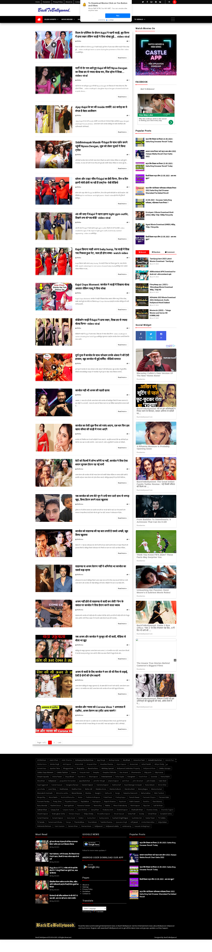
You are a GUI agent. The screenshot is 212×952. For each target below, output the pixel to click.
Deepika (96, 772)
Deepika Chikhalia (109, 772)
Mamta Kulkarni (115, 789)
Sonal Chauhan (43, 818)
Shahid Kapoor (122, 810)
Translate (99, 911)
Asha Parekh (146, 764)
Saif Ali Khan (158, 805)
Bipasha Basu (93, 768)
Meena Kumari (156, 789)
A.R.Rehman (41, 760)
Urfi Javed (134, 822)
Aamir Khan (54, 760)
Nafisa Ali (108, 793)
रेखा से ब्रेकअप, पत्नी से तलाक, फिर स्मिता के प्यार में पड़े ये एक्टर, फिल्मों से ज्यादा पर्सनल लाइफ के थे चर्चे (64, 856)
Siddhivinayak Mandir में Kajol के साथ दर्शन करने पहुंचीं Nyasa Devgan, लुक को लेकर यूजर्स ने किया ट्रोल (101, 146)
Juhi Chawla (151, 781)
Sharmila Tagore (167, 810)
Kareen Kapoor (87, 785)
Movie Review (77, 793)
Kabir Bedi (162, 781)
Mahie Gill (88, 789)
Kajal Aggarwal (42, 785)
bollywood (98, 826)
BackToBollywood (41, 937)
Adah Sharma (67, 760)
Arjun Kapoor (121, 764)
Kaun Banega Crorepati (133, 785)
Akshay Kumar (114, 760)
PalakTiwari (108, 797)
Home (37, 2)
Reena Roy (98, 805)
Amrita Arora (41, 764)
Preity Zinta (57, 801)
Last (59, 742)
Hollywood (52, 781)
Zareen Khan (73, 826)
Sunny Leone (104, 818)
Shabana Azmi (107, 810)
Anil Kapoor (67, 764)
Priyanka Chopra (71, 801)
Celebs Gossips (165, 768)
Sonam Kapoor (57, 818)
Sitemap (85, 887)
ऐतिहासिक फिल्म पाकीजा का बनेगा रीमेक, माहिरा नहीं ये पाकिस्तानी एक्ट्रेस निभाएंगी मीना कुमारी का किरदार (64, 884)
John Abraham (138, 781)
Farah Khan (143, 776)
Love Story (52, 789)
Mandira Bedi (130, 789)
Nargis (117, 793)
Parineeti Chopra (149, 797)
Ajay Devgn (101, 760)
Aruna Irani (134, 764)
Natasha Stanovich (130, 793)
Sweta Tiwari (150, 818)
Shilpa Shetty (88, 814)
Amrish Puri (169, 760)
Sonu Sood (71, 818)
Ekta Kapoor (93, 776)
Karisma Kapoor (103, 785)
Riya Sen (146, 805)
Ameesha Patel (139, 760)
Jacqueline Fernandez (68, 781)
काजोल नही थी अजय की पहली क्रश (92, 390)
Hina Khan (41, 781)
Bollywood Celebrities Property (128, 768)
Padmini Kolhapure (93, 797)
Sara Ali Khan (82, 810)
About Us (69, 2)
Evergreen (131, 776)
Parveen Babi (164, 797)
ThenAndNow (79, 822)
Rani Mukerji (157, 801)
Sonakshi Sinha (166, 814)
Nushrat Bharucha (67, 797)
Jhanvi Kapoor (113, 781)
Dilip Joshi (147, 772)
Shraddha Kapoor (103, 814)
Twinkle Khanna (106, 822)
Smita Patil (131, 814)
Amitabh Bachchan (155, 760)
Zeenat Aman (86, 826)
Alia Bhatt (126, 760)
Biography (80, 768)
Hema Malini (165, 776)
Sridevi (81, 818)
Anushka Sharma (106, 764)
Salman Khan (42, 810)
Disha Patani (57, 776)
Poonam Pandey (43, 801)
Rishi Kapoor (135, 805)
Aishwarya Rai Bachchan (84, 760)
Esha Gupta (119, 776)
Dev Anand (124, 772)
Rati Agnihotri (69, 805)
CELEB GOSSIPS (50, 19)
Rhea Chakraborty (120, 805)
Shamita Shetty (152, 810)
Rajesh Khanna (110, 801)
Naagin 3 (98, 793)
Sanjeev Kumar (68, 810)
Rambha (146, 801)
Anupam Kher (92, 764)
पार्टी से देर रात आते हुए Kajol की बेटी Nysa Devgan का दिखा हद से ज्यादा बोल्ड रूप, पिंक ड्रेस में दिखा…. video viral (101, 72)
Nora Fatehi (53, 797)
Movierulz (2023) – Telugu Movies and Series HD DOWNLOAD (160, 313)
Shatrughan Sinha (58, 814)
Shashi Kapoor (42, 814)
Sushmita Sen (137, 818)
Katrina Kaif (116, 785)
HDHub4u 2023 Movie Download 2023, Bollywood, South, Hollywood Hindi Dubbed (163, 300)
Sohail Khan (152, 814)
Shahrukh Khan (137, 810)
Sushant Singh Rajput (120, 818)
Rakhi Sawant (134, 801)
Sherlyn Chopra (74, 814)
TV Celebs (162, 818)
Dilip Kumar (159, 772)
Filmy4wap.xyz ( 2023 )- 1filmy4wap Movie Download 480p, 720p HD (161, 287)
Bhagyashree (68, 768)
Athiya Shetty (159, 764)
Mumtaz (88, 793)
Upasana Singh (121, 822)
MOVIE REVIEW (67, 19)
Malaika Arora (101, 789)
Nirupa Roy (41, 797)
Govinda (154, 776)
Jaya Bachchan (84, 781)
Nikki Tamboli (159, 793)
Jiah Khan (125, 781)
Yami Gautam (60, 826)
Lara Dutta (41, 789)
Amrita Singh (54, 764)
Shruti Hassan (119, 814)
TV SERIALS (138, 19)
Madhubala (64, 789)
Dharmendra (136, 772)
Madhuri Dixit (76, 789)
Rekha (107, 805)
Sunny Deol (91, 818)
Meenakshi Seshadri (45, 793)
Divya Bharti (69, 776)
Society (141, 814)
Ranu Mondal (42, 805)
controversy (126, 826)
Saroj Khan (95, 810)
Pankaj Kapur (121, 797)
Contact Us (79, 2)
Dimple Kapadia (43, 776)
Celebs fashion (62, 772)
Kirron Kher (162, 785)
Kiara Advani (150, 785)
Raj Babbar (85, 801)
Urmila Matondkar (148, 822)
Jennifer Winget (99, 781)
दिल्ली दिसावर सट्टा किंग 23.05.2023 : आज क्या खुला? (157, 879)
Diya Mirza (82, 776)
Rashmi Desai (56, 805)
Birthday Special (108, 768)
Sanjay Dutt (55, 810)
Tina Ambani (92, 822)
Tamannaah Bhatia (55, 822)
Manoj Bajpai (143, 789)
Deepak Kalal (85, 772)
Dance (73, 772)
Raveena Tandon (83, 805)
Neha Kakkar (146, 793)
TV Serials (41, 822)
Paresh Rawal (134, 797)
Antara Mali (79, 764)
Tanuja (68, 822)
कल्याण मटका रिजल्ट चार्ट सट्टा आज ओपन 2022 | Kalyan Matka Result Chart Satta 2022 (161, 153)
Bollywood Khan (149, 768)
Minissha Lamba (62, 793)
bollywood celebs (112, 826)
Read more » (122, 58)
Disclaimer (46, 2)
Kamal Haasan (57, 785)
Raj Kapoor (97, 801)
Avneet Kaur (41, 768)
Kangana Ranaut (72, 785)
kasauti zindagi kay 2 (142, 826)
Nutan (80, 797)
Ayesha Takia (55, 768)
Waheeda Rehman (44, 826)
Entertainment (106, 776)
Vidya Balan (162, 822)
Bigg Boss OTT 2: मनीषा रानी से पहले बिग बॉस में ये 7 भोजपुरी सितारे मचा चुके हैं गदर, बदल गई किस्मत (64, 870)
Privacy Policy (58, 2)
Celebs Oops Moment (45, 772)
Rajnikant (122, 801)
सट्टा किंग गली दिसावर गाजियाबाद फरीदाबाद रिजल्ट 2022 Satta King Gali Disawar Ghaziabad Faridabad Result (161, 190)
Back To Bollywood (147, 89)
